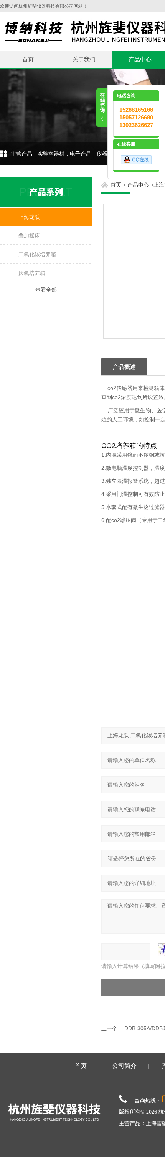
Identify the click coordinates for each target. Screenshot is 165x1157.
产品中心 (138, 185)
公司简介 (124, 1066)
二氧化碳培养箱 (37, 254)
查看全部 (46, 290)
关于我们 (84, 59)
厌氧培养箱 (31, 273)
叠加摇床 (29, 235)
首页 (28, 59)
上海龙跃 (29, 217)
